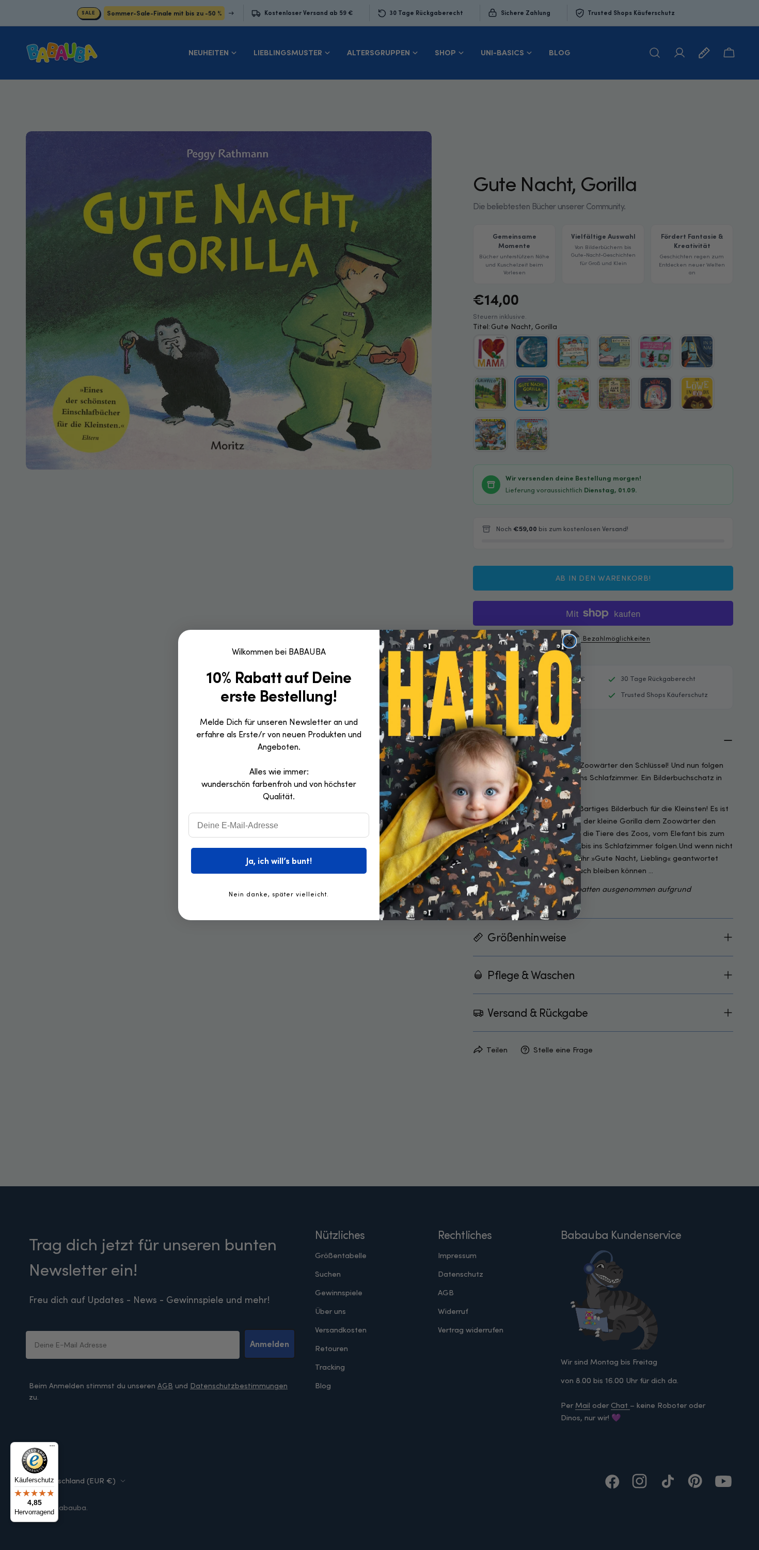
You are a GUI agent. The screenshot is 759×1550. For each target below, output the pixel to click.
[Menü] (52, 1448)
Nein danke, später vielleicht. (279, 894)
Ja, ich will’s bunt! (279, 861)
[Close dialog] (569, 641)
